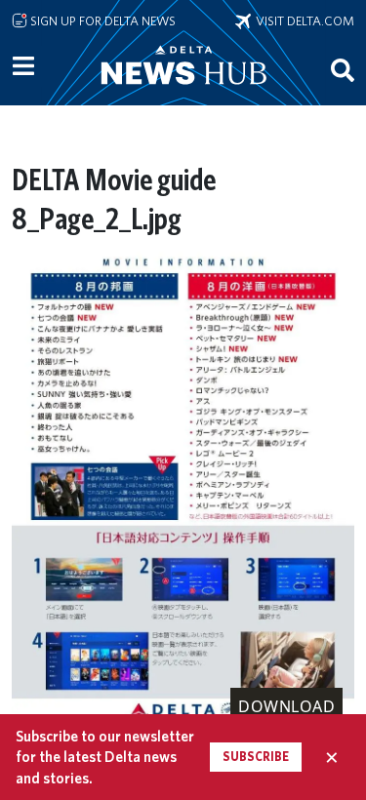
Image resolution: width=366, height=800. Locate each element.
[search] (342, 69)
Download (286, 706)
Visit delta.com (302, 20)
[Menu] (23, 66)
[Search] (342, 69)
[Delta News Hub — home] (183, 91)
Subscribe (256, 756)
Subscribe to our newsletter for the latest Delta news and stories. (105, 757)
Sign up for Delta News (101, 20)
